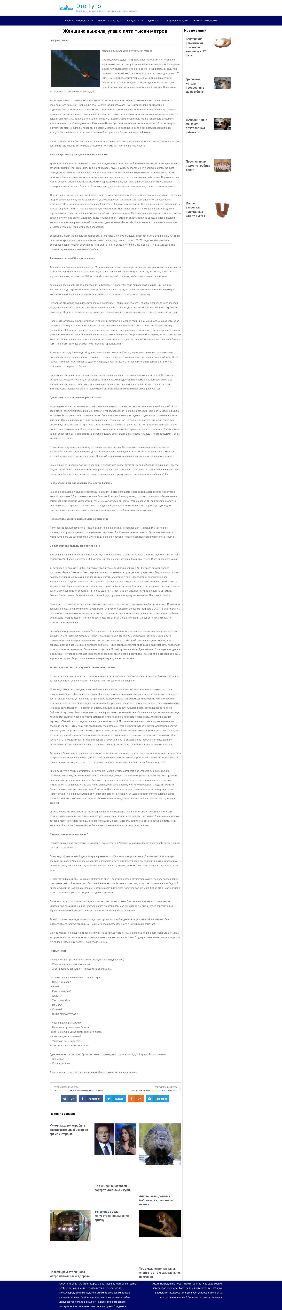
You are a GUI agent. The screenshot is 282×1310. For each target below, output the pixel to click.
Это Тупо (88, 5)
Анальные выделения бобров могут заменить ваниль (156, 1200)
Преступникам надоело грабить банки (198, 165)
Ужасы (65, 40)
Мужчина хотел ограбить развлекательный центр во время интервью (69, 1129)
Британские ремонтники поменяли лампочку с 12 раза (196, 47)
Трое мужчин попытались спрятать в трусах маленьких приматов (159, 1272)
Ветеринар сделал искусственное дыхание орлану (111, 1216)
